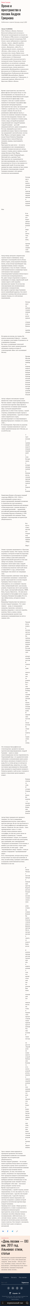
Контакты (14, 1277)
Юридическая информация (15, 1299)
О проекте (6, 1277)
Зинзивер (16, 22)
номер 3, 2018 (23, 22)
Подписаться (25, 1283)
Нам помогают (23, 1277)
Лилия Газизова (5, 2)
